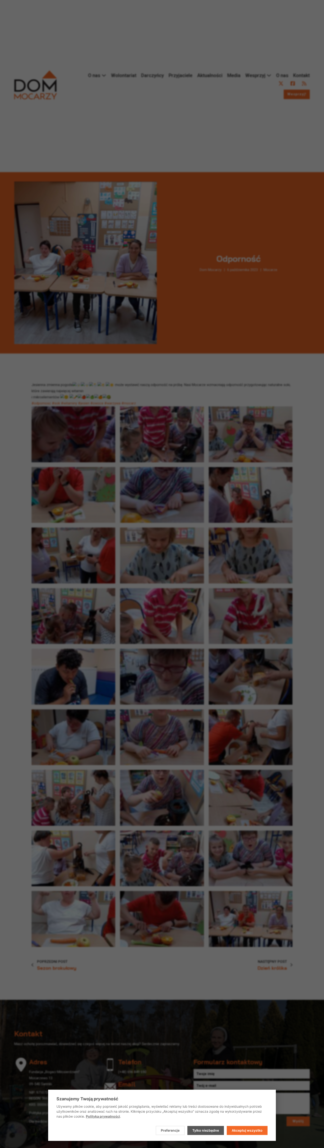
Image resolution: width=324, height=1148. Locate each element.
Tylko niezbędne (205, 1130)
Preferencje (170, 1130)
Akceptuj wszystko (247, 1130)
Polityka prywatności (103, 1116)
